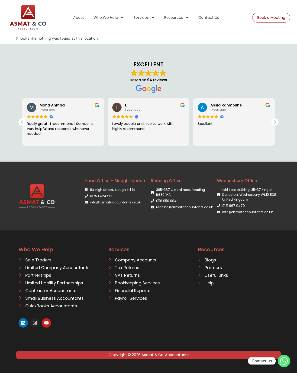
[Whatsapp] (284, 361)
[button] (274, 122)
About (78, 17)
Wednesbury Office (237, 180)
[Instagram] (34, 323)
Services (141, 17)
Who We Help (106, 17)
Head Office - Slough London (115, 180)
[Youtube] (46, 323)
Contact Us (208, 17)
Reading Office (166, 180)
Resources (173, 17)
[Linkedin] (23, 323)
